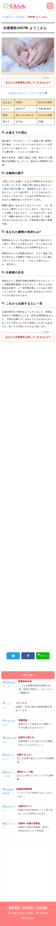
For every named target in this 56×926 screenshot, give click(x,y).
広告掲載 (41, 907)
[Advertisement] (28, 374)
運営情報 (14, 907)
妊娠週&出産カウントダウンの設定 (27, 93)
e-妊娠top (7, 16)
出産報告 (20, 16)
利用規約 (28, 907)
